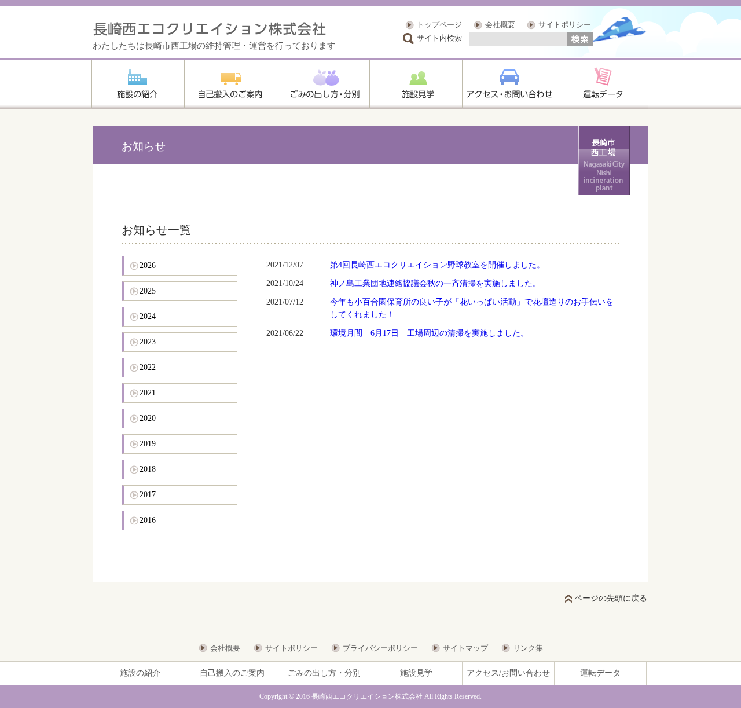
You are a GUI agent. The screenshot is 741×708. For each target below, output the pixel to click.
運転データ (600, 673)
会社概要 (500, 24)
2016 (148, 520)
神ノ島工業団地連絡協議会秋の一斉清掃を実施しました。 (435, 283)
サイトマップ (465, 648)
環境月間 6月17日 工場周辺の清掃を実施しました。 (429, 333)
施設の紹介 (140, 673)
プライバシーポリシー (380, 648)
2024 (148, 316)
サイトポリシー (564, 24)
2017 (148, 494)
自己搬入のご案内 (232, 673)
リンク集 (528, 648)
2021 (148, 392)
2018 (148, 469)
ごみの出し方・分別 (324, 673)
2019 (148, 443)
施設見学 (416, 673)
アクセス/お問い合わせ (508, 673)
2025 (148, 291)
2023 (148, 342)
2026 (148, 265)
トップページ (439, 24)
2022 (148, 367)
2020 (148, 418)
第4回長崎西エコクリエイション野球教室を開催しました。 (437, 265)
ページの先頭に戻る (610, 598)
